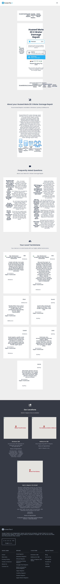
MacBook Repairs (21, 556)
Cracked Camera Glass (34, 85)
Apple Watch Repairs (22, 577)
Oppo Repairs (20, 570)
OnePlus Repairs (21, 573)
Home (3, 554)
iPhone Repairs (20, 559)
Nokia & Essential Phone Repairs (21, 567)
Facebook (48, 561)
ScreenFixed (22, 14)
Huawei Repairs (20, 575)
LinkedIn (47, 566)
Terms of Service (6, 561)
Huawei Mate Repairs (28, 15)
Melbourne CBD (35, 557)
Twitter (47, 564)
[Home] (7, 3)
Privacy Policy (6, 559)
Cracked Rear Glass (49, 85)
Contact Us (5, 566)
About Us (4, 564)
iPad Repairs (20, 554)
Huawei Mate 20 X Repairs (33, 15)
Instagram (48, 559)
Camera (29, 85)
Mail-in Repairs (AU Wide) (36, 560)
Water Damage (54, 85)
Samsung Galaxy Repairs (21, 561)
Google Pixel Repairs (22, 565)
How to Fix (48, 557)
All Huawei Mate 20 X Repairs (38, 83)
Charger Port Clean (44, 85)
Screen (21, 85)
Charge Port (39, 85)
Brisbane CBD (34, 554)
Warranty (4, 557)
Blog (46, 554)
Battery (25, 85)
